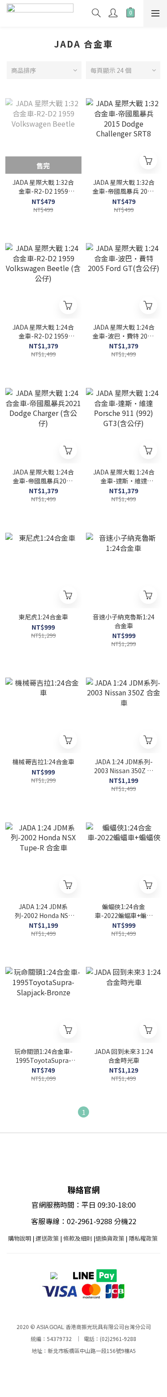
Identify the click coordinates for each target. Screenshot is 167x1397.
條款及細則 (77, 1238)
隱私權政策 (143, 1238)
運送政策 (47, 1238)
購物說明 (19, 1238)
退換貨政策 (109, 1238)
